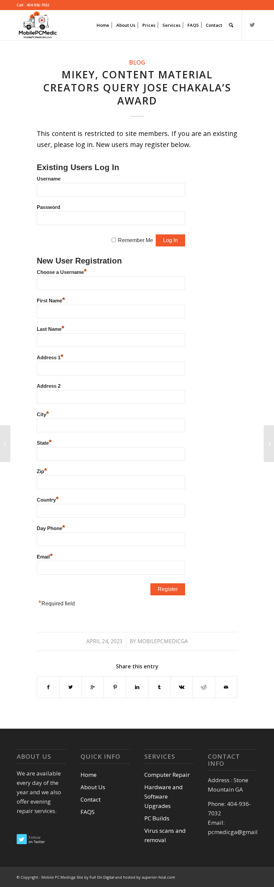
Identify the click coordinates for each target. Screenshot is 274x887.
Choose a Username (62, 272)
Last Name (50, 329)
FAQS (88, 812)
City (43, 414)
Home (89, 775)
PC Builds (156, 818)
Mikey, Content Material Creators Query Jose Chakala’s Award (137, 87)
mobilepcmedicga (162, 641)
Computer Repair (167, 775)
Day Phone (51, 528)
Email (45, 557)
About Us (93, 787)
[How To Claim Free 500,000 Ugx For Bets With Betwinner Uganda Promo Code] (5, 443)
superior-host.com (158, 877)
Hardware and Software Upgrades (163, 796)
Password (48, 207)
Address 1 (50, 357)
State (44, 443)
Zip (42, 471)
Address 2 (48, 386)
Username (48, 178)
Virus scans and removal (165, 835)
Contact (91, 799)
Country (48, 500)
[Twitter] (252, 25)
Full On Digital (102, 877)
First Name (51, 300)
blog (137, 62)
